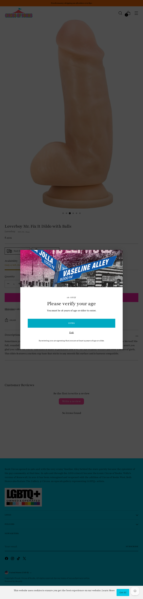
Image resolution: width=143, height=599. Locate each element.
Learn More (108, 590)
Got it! (123, 592)
